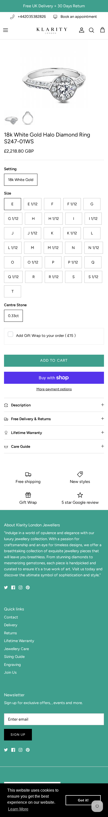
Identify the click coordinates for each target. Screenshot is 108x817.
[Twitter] (6, 587)
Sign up (18, 734)
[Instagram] (20, 587)
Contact (11, 617)
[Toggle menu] (5, 30)
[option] (54, 73)
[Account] (80, 30)
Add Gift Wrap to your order (46, 335)
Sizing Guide (14, 656)
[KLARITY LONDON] (51, 30)
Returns (10, 633)
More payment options (54, 389)
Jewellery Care (16, 649)
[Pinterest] (28, 587)
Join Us (10, 672)
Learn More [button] (18, 809)
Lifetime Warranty (19, 641)
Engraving (12, 664)
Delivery (10, 625)
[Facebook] (13, 587)
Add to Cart (54, 360)
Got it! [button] (83, 800)
